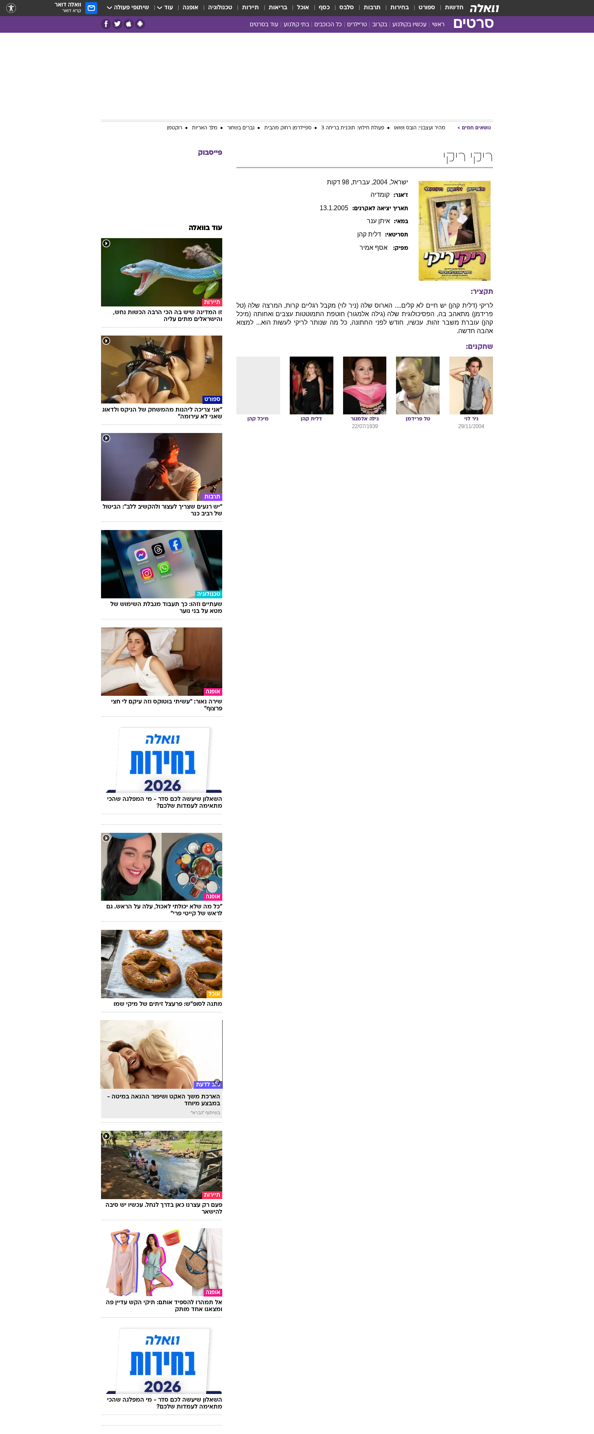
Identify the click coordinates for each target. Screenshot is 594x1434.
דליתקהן (369, 234)
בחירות (399, 8)
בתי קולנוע (296, 24)
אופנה (190, 8)
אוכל (303, 8)
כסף (324, 8)
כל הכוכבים (328, 24)
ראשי (438, 24)
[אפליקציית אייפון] (129, 24)
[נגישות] (11, 8)
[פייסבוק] (106, 24)
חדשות (454, 8)
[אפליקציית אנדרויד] (140, 24)
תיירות (250, 8)
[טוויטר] (117, 24)
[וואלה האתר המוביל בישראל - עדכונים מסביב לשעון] (484, 8)
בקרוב (379, 24)
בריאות (278, 8)
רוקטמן (174, 128)
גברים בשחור (241, 128)
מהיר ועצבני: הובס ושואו (419, 128)
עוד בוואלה (205, 228)
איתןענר (378, 221)
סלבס (346, 8)
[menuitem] (449, 8)
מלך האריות (204, 128)
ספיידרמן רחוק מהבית (288, 128)
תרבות (372, 8)
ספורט (427, 8)
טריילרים (357, 24)
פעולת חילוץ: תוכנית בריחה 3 (352, 128)
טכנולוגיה (220, 8)
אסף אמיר (374, 247)
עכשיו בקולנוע (409, 24)
